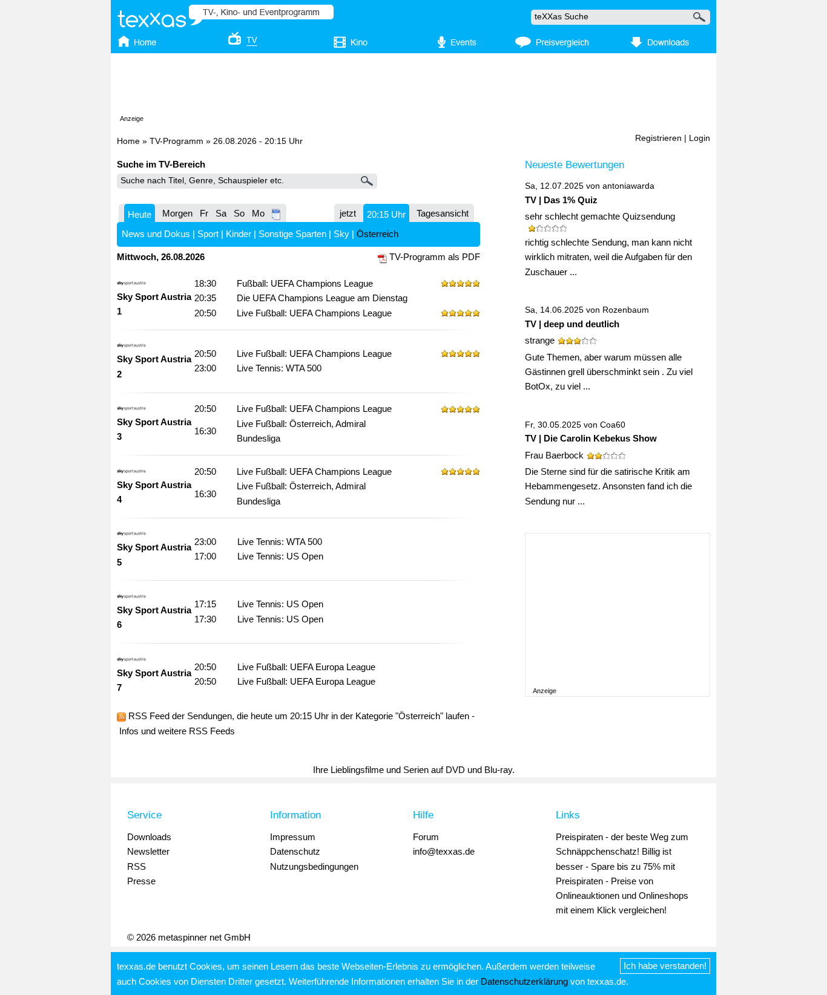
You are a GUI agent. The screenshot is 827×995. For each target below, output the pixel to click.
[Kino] (342, 42)
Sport (208, 234)
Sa (221, 213)
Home (128, 141)
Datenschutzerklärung (524, 981)
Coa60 (612, 424)
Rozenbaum (625, 310)
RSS (136, 866)
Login (699, 138)
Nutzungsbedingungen (314, 866)
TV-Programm (176, 141)
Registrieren (658, 138)
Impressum (292, 837)
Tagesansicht (443, 213)
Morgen (177, 213)
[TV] (234, 42)
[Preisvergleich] (551, 42)
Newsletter (148, 851)
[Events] (450, 42)
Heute (139, 214)
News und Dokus (156, 234)
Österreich (377, 234)
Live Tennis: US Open (280, 556)
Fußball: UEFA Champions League (305, 283)
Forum (426, 837)
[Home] (148, 42)
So (239, 213)
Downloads (149, 837)
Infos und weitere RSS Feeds (177, 731)
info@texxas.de (444, 851)
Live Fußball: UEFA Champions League (314, 313)
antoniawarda (628, 186)
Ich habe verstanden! (665, 966)
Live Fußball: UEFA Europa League (306, 667)
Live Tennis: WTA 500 (279, 368)
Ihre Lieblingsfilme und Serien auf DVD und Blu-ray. (414, 770)
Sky (341, 234)
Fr (204, 213)
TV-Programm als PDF (434, 257)
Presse (141, 881)
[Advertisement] (413, 86)
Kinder (238, 234)
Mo (258, 213)
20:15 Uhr (386, 214)
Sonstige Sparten (292, 234)
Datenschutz (295, 851)
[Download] (657, 42)
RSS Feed (149, 716)
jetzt (348, 213)
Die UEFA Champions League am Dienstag (322, 298)
